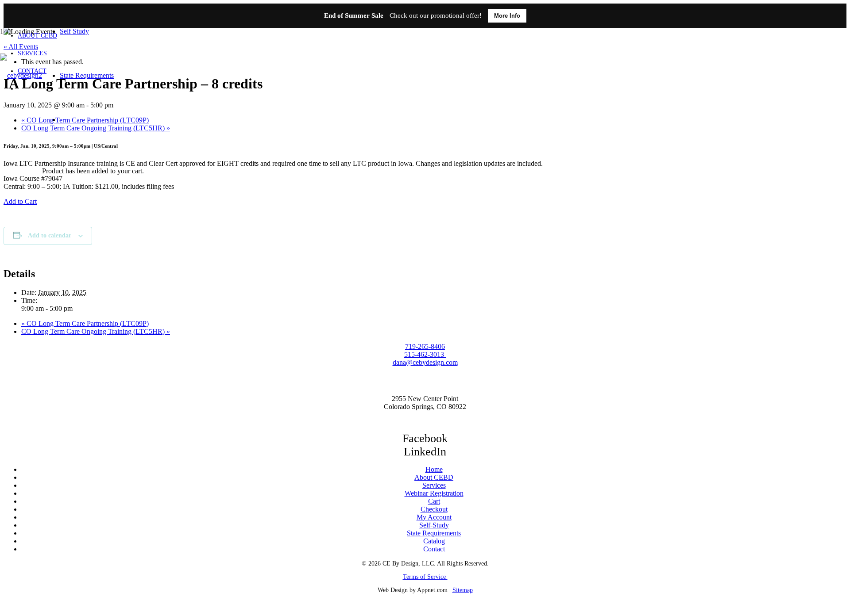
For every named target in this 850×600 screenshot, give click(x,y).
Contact (434, 549)
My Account (434, 517)
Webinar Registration (434, 493)
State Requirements (434, 533)
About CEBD (433, 477)
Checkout (434, 509)
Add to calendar (49, 235)
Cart (434, 501)
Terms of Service (425, 576)
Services (434, 485)
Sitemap (462, 590)
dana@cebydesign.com (425, 362)
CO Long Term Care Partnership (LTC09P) (85, 323)
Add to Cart (20, 201)
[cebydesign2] (21, 75)
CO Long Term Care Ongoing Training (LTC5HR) (95, 331)
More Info (507, 15)
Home (434, 469)
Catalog (434, 541)
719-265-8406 (425, 346)
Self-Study (434, 525)
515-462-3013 (425, 354)
